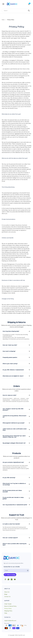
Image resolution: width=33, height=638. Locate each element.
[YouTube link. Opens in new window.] (14, 579)
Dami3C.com (21, 635)
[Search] (28, 10)
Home (3, 19)
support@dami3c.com (10, 620)
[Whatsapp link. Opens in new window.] (8, 579)
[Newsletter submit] (27, 570)
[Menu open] (4, 4)
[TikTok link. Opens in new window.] (11, 579)
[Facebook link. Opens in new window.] (5, 579)
